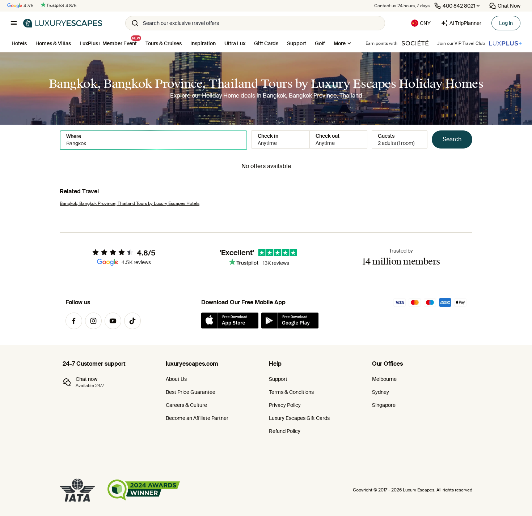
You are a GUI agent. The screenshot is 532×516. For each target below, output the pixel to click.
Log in (506, 23)
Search (452, 139)
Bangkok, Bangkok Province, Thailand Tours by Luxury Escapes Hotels (129, 203)
